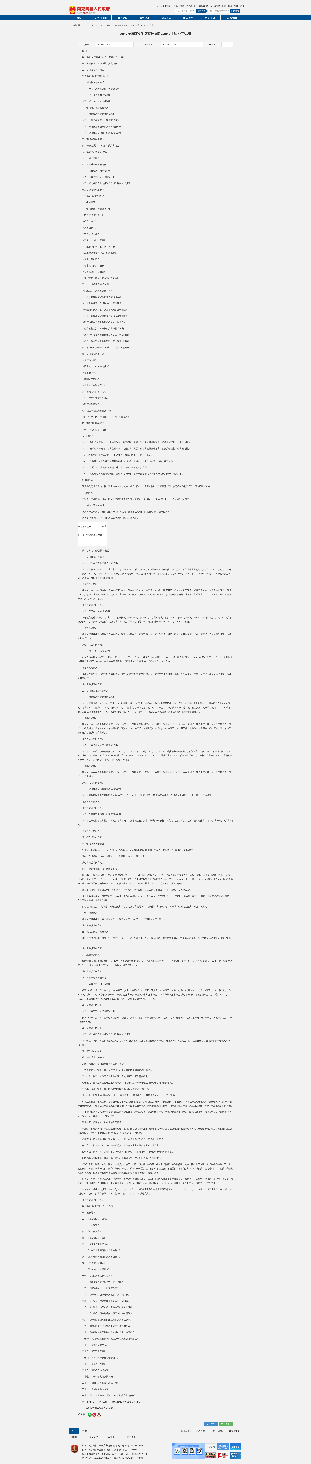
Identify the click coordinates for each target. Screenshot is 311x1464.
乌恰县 (111, 1436)
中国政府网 (191, 6)
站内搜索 (235, 11)
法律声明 (123, 1453)
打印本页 (212, 1423)
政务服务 (166, 17)
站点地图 (232, 17)
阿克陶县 (93, 1436)
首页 (79, 17)
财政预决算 (105, 25)
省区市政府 (217, 1431)
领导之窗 (123, 17)
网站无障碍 (227, 6)
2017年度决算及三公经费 (124, 25)
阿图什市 (75, 1436)
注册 (242, 6)
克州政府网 (215, 6)
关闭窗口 (227, 1423)
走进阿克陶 (101, 17)
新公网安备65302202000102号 (97, 1457)
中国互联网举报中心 (140, 1453)
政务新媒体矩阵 (163, 6)
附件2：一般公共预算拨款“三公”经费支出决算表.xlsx (114, 1402)
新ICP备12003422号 (124, 1457)
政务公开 (144, 17)
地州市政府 (186, 1431)
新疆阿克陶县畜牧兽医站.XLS (100, 1408)
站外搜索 (202, 11)
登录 (236, 6)
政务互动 (188, 17)
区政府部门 (201, 1431)
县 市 (73, 1431)
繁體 (182, 6)
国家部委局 (234, 1431)
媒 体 (84, 1431)
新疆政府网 (203, 6)
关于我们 (140, 1457)
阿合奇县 (131, 1436)
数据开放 (210, 17)
